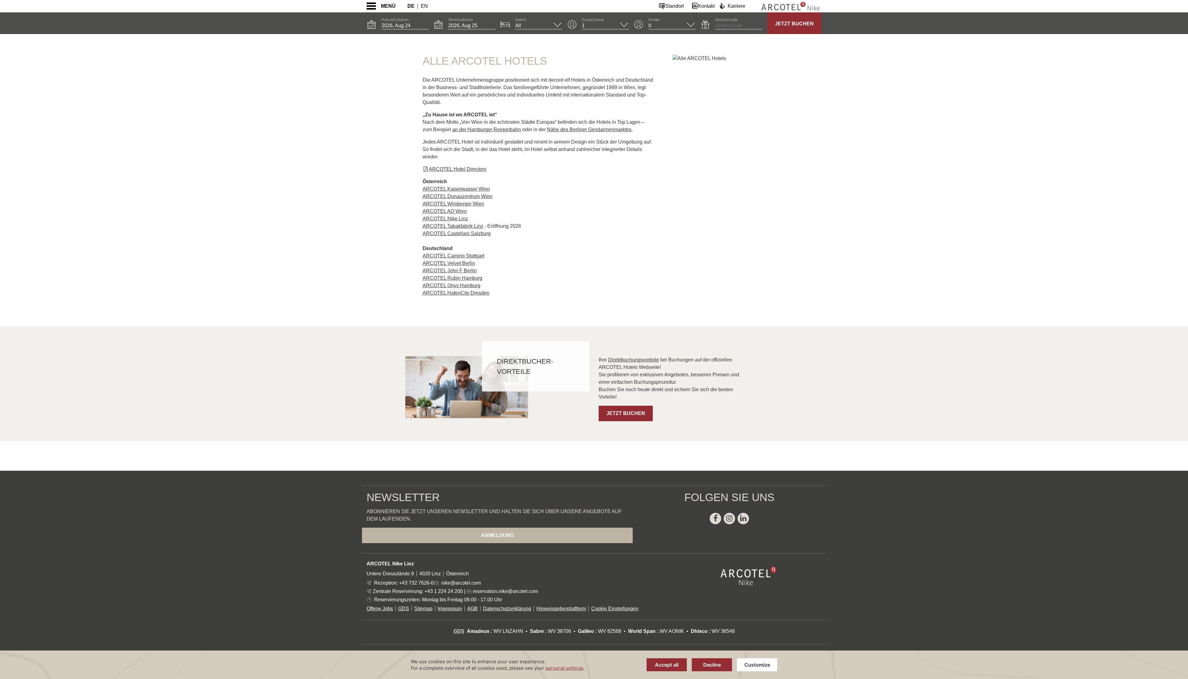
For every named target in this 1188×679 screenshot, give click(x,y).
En (424, 6)
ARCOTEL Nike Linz (445, 218)
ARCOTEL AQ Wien (445, 211)
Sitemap (423, 608)
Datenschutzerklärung (507, 608)
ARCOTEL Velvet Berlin (449, 263)
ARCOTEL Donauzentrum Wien (458, 196)
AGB (472, 608)
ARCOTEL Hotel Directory (457, 169)
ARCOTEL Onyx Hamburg (451, 285)
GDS (403, 608)
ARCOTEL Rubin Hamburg (452, 278)
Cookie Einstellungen (615, 608)
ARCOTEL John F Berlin (450, 270)
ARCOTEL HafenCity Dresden (456, 293)
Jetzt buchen (794, 23)
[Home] (785, 6)
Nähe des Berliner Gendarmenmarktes (589, 129)
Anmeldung (497, 535)
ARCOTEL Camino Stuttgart (453, 255)
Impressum (450, 608)
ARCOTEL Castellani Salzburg (457, 233)
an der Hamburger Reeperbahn (486, 129)
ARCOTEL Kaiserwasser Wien (456, 189)
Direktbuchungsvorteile (633, 359)
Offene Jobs (380, 608)
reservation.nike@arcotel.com (504, 591)
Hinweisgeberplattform (561, 608)
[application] (594, 665)
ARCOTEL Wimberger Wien (453, 203)
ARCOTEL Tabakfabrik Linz (453, 226)
